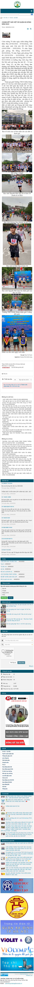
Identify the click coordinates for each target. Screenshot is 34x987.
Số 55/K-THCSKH (6, 549)
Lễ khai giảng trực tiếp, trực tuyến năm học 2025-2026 (19, 843)
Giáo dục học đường (7, 773)
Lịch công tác (5, 758)
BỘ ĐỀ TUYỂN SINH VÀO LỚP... (9, 576)
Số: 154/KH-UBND (6, 497)
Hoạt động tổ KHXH (7, 782)
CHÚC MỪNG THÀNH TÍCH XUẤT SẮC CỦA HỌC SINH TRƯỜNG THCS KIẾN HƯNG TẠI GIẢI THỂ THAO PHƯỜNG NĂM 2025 (18, 848)
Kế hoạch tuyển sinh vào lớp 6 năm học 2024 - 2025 (17, 417)
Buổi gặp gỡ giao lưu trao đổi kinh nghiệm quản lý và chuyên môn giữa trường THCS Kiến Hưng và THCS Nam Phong (16, 402)
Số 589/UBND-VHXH (7, 527)
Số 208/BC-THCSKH (7, 483)
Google (4, 590)
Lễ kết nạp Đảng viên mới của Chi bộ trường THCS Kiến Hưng (19, 818)
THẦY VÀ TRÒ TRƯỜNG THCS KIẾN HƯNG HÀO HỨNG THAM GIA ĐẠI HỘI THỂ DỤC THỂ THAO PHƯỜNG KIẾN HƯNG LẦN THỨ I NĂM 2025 (16, 869)
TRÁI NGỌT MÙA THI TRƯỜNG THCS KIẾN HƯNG (17, 433)
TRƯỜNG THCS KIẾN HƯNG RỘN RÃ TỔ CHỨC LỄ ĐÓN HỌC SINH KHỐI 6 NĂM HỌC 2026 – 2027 (19, 823)
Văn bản (4, 786)
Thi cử (3, 764)
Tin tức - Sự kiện (13, 17)
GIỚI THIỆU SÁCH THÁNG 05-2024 (12, 399)
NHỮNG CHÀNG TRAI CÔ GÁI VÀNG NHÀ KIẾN (16, 465)
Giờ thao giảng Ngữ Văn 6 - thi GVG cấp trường (18, 623)
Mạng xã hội (5, 592)
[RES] (17, 720)
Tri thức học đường (7, 771)
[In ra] (28, 28)
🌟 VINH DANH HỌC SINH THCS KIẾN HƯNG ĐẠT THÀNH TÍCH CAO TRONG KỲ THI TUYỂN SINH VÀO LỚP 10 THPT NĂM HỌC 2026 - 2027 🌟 (19, 859)
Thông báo (4, 788)
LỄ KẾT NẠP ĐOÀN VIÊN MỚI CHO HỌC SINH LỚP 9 (16, 462)
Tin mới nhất (5, 793)
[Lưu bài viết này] (31, 28)
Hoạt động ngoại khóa (7, 769)
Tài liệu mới (4, 566)
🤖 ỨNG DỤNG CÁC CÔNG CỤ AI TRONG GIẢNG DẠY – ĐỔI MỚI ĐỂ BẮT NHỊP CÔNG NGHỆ (19, 797)
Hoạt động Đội (5, 784)
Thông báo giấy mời (7, 756)
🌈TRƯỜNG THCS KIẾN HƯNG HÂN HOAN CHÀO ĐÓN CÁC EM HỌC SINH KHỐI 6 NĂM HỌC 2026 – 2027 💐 (19, 814)
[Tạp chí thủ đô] (17, 964)
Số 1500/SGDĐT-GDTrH (8, 506)
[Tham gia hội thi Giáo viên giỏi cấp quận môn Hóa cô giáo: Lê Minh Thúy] (3, 606)
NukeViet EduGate (24, 974)
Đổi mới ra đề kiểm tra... (7, 571)
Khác (3, 594)
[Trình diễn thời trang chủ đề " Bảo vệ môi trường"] (3, 615)
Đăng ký (31, 666)
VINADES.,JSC (29, 975)
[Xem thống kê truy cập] (4, 974)
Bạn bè (4, 588)
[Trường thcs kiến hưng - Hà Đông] (17, 4)
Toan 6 (2, 564)
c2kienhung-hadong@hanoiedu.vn (13, 983)
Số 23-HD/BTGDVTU (7, 538)
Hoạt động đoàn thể (7, 767)
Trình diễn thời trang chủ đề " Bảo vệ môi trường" (18, 614)
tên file (2, 569)
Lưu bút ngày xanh (7, 775)
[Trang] (1, 17)
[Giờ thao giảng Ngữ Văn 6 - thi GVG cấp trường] (3, 625)
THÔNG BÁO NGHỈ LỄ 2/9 (12, 806)
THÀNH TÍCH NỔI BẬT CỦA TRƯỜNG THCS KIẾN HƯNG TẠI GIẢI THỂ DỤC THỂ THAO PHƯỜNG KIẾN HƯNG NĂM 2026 (19, 864)
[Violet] (17, 940)
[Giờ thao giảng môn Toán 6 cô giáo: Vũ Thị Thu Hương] (3, 611)
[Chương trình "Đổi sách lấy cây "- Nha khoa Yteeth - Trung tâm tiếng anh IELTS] (3, 620)
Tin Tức (6, 17)
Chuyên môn (5, 762)
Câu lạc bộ (4, 777)
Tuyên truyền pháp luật (8, 753)
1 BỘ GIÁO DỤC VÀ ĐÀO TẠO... (9, 561)
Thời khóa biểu (6, 760)
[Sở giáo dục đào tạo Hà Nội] (17, 906)
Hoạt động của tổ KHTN (8, 780)
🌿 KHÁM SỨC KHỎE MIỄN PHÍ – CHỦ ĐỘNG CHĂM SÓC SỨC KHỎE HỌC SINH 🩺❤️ (18, 800)
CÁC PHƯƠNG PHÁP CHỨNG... (9, 574)
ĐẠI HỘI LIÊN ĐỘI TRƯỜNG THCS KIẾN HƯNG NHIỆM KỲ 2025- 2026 (18, 873)
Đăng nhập (21, 662)
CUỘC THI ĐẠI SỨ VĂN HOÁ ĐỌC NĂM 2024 (17, 420)
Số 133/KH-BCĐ (6, 517)
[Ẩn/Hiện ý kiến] (15, 379)
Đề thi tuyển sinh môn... (7, 579)
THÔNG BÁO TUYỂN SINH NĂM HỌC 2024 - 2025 (17, 426)
